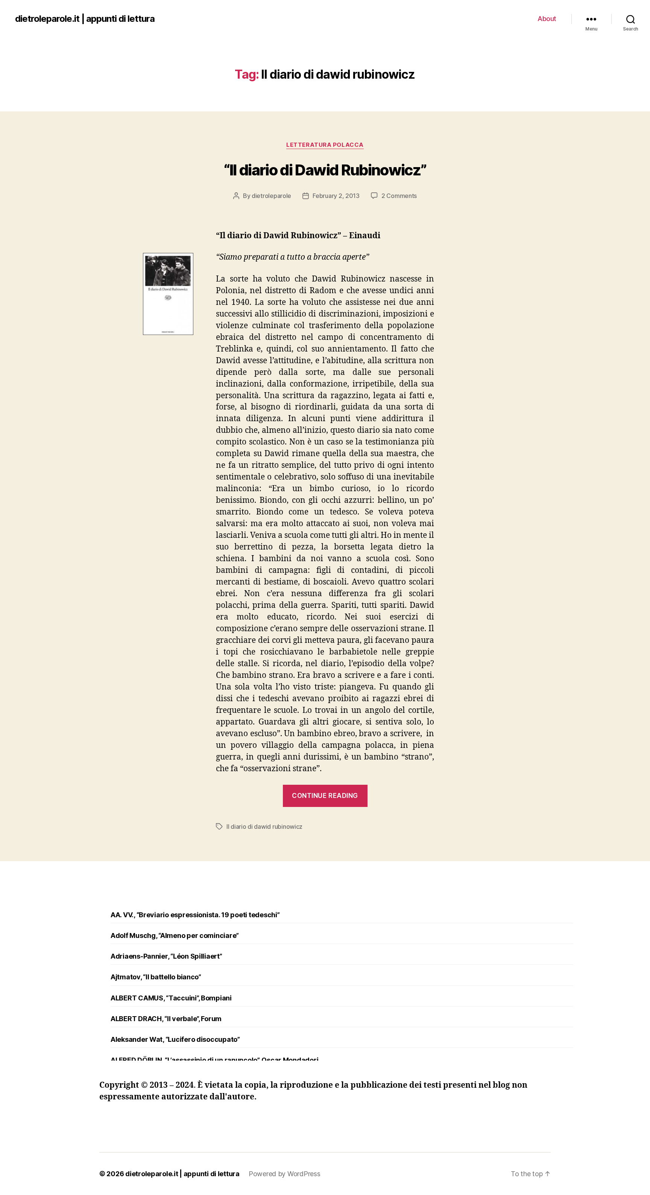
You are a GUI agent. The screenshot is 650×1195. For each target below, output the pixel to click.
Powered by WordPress (284, 1174)
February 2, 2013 (336, 195)
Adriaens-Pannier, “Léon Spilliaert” (166, 956)
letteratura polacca (324, 145)
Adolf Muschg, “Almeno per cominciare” (175, 935)
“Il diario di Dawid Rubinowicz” (325, 170)
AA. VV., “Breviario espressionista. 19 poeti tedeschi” (195, 915)
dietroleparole (271, 195)
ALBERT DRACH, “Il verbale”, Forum (166, 1019)
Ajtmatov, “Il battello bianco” (156, 977)
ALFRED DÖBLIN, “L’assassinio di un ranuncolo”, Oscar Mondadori (214, 1060)
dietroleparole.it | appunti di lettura (85, 18)
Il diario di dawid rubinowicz (264, 826)
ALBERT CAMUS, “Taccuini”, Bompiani (171, 998)
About (547, 19)
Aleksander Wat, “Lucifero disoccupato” (175, 1039)
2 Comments (399, 195)
